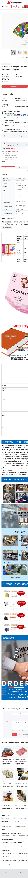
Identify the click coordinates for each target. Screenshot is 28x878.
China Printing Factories (8, 853)
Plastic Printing (6, 857)
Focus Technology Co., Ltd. (18, 872)
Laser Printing (18, 846)
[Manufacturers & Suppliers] (14, 2)
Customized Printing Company (20, 857)
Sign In (3, 161)
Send (14, 734)
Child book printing (5, 824)
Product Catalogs (22, 818)
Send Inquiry (14, 86)
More (2, 867)
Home (2, 10)
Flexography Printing (7, 846)
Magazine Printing (5, 826)
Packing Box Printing (20, 826)
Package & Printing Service (21, 10)
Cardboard (5, 842)
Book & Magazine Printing (17, 842)
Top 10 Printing (6, 864)
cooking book (4, 821)
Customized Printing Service (9, 860)
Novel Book (17, 821)
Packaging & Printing (10, 10)
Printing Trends (16, 864)
